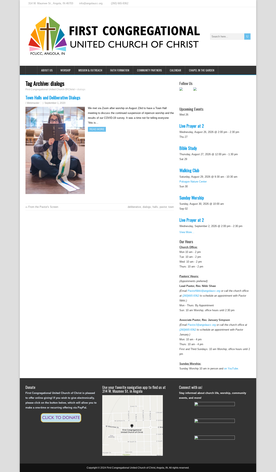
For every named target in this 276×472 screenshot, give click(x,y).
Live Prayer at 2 (191, 126)
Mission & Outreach (90, 70)
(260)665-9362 (190, 295)
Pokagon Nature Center (193, 181)
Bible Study (188, 148)
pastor (163, 206)
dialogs (147, 206)
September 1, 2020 (54, 103)
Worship (65, 70)
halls (155, 206)
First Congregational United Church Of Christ (50, 89)
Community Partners (149, 70)
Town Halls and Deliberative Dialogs (52, 97)
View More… (186, 232)
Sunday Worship (191, 197)
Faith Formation (119, 70)
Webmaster (33, 103)
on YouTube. (231, 368)
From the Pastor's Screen (43, 206)
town (171, 206)
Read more (97, 129)
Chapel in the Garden (201, 70)
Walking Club (189, 170)
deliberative (134, 206)
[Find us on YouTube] (199, 93)
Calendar (175, 70)
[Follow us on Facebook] (185, 93)
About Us (47, 70)
